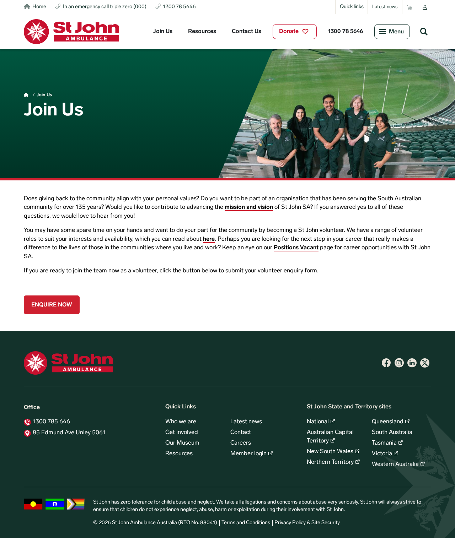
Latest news (385, 7)
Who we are (180, 422)
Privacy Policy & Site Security (307, 523)
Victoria (382, 454)
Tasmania (384, 443)
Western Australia (395, 464)
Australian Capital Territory (330, 437)
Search (423, 31)
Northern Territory (330, 462)
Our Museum (182, 443)
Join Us (162, 31)
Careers (240, 443)
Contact (240, 432)
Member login (248, 454)
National (318, 422)
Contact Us (246, 31)
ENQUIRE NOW (51, 305)
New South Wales (330, 452)
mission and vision (249, 207)
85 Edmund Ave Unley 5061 (69, 433)
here (209, 239)
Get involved (181, 432)
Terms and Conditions (245, 523)
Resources (202, 31)
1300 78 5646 (345, 31)
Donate (289, 31)
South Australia (392, 432)
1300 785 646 (51, 422)
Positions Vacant (296, 248)
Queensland (387, 422)
